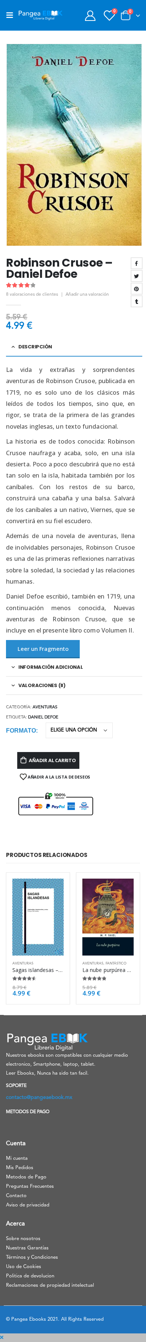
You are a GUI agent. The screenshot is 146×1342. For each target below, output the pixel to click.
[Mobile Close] (1, 1337)
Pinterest (137, 289)
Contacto (16, 1195)
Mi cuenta (17, 1158)
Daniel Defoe (43, 717)
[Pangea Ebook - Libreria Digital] (40, 15)
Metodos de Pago (26, 1177)
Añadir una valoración (87, 294)
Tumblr (137, 301)
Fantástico (116, 963)
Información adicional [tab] (50, 667)
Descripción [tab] (35, 346)
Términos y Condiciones (32, 1257)
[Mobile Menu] (12, 15)
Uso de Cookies (23, 1266)
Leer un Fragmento (43, 648)
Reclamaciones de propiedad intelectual (50, 1285)
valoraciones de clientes (32, 294)
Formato (21, 730)
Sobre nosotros (23, 1238)
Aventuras (45, 707)
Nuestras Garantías (27, 1248)
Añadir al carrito (52, 760)
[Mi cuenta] (90, 15)
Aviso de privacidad (27, 1205)
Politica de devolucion (30, 1276)
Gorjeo (137, 276)
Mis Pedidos (19, 1167)
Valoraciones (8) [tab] (42, 685)
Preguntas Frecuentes (30, 1186)
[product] (38, 917)
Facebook (137, 263)
